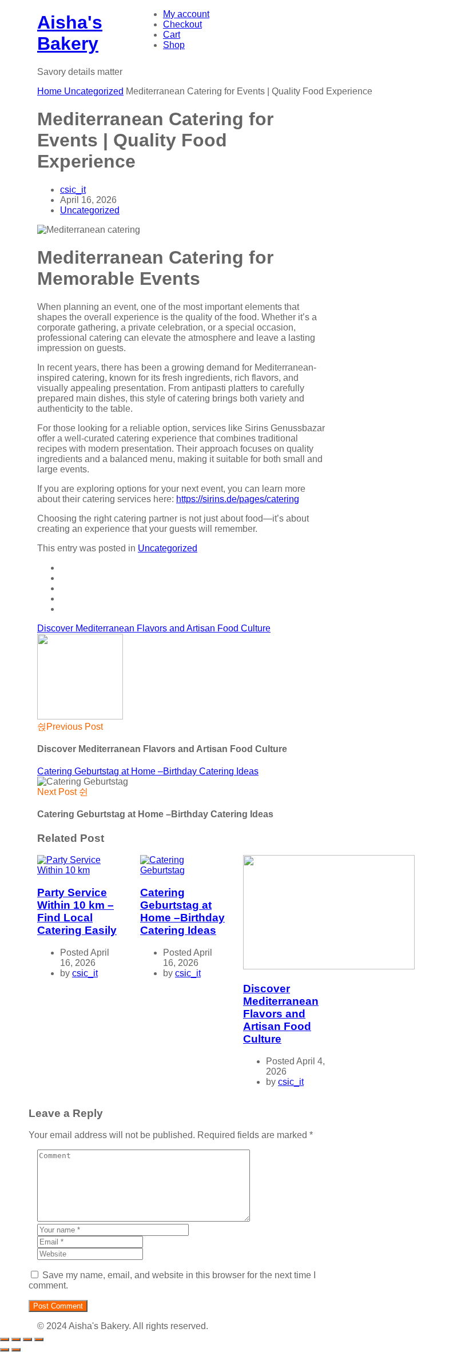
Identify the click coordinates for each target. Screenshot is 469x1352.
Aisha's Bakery (69, 33)
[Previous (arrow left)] (4, 1349)
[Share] (27, 1339)
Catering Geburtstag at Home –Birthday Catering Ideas (148, 771)
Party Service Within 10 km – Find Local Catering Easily (77, 911)
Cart (171, 34)
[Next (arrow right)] (16, 1349)
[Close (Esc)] (38, 1339)
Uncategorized (94, 91)
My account (186, 14)
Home (50, 91)
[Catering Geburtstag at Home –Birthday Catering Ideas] (183, 870)
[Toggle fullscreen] (16, 1339)
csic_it (73, 189)
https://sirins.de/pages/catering (237, 499)
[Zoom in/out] (4, 1339)
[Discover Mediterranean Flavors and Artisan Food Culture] (329, 966)
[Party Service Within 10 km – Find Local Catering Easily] (80, 870)
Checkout (182, 24)
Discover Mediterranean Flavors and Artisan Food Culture (154, 628)
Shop (174, 45)
